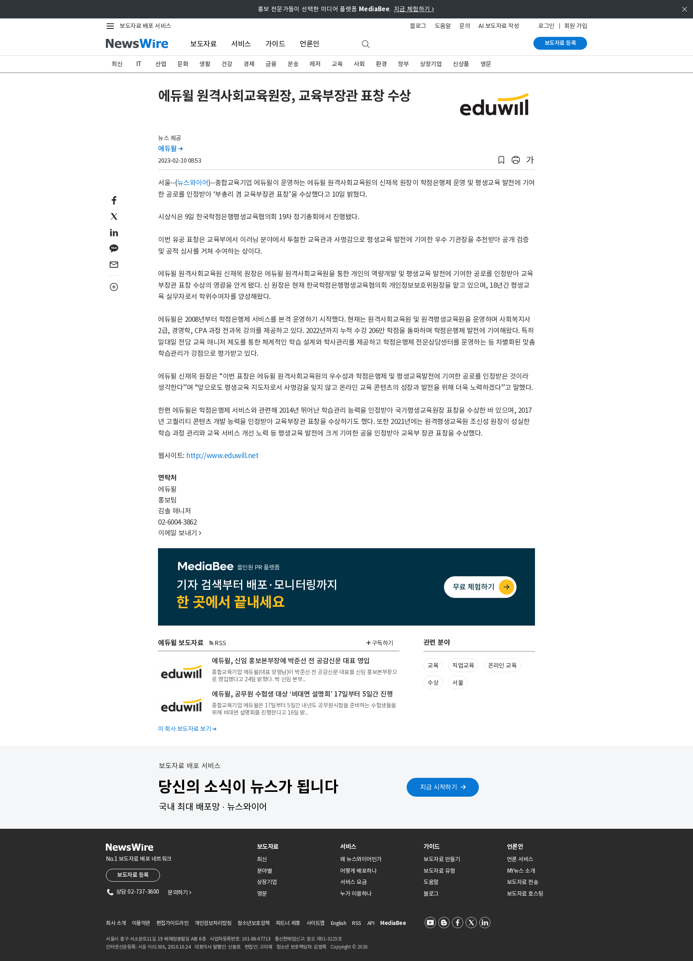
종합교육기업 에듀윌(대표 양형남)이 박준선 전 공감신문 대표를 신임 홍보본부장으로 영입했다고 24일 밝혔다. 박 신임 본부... (304, 675)
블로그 (418, 26)
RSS (220, 643)
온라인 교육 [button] (502, 665)
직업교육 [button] (463, 665)
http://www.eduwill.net (222, 455)
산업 (160, 64)
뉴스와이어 (193, 182)
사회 (359, 64)
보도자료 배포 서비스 (145, 26)
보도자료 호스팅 (525, 893)
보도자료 (203, 43)
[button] (501, 160)
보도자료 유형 (439, 870)
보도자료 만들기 (442, 859)
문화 (182, 64)
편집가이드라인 (172, 923)
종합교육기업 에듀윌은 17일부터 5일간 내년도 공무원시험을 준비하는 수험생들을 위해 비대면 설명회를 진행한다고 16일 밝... (304, 709)
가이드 (275, 43)
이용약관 (141, 923)
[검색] (366, 44)
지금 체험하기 (414, 9)
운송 (293, 64)
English (338, 923)
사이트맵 (315, 923)
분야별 (264, 870)
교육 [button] (433, 665)
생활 (204, 64)
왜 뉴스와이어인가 (361, 859)
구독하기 (382, 643)
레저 (315, 64)
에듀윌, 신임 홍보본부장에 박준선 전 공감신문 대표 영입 (291, 660)
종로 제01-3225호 (324, 939)
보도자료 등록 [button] (133, 874)
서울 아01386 (151, 947)
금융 (270, 64)
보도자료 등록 (560, 42)
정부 (403, 64)
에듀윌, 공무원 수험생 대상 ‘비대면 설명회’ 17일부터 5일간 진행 (302, 694)
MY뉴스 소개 (521, 870)
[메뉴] (112, 26)
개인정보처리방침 (213, 923)
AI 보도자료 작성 (498, 26)
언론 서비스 (520, 859)
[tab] (295, 847)
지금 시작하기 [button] (438, 787)
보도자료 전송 (523, 882)
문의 (464, 26)
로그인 (546, 26)
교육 (337, 64)
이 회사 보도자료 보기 (187, 729)
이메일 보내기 (179, 533)
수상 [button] (433, 682)
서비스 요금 (353, 882)
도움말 (443, 26)
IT (139, 64)
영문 (485, 64)
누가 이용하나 (356, 893)
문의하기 (179, 892)
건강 (226, 64)
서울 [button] (457, 682)
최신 (116, 64)
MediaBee (393, 923)
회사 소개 (116, 923)
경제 (248, 64)
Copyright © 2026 (349, 947)
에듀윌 (170, 148)
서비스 (241, 43)
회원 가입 (576, 26)
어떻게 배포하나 (358, 870)
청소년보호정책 (253, 923)
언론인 (310, 43)
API (371, 923)
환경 (381, 64)
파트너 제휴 (288, 923)
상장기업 (431, 64)
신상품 (461, 64)
